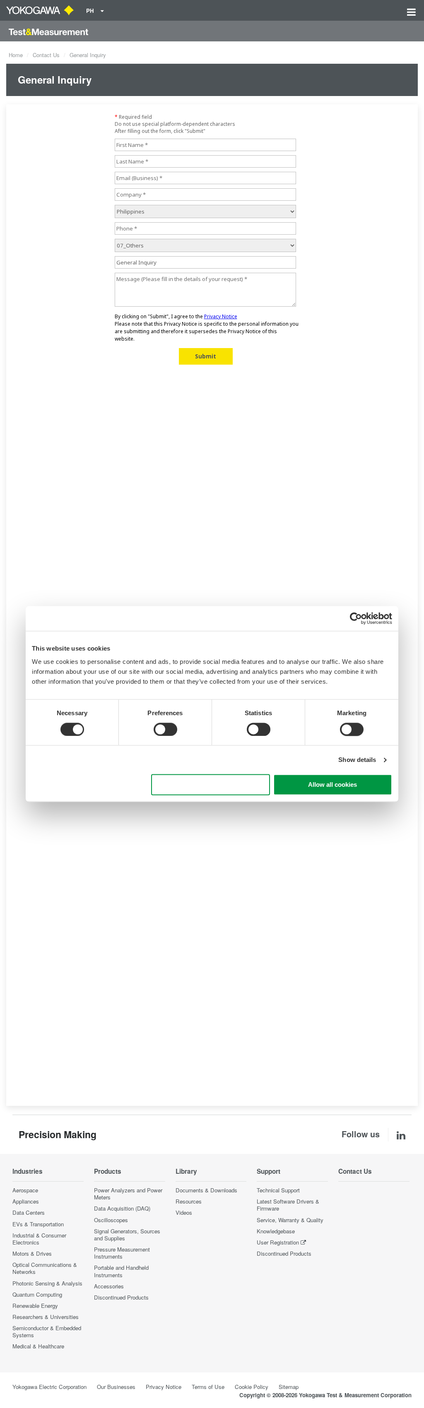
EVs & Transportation (38, 1224)
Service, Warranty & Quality (290, 1220)
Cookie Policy (251, 1387)
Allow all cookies (332, 784)
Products (107, 1171)
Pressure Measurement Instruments (122, 1252)
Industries (27, 1171)
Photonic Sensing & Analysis (47, 1283)
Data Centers (28, 1212)
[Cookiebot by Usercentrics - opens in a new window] (356, 618)
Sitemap (289, 1387)
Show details (357, 759)
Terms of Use (208, 1387)
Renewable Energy (35, 1305)
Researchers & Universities (45, 1317)
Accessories (109, 1286)
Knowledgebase (276, 1231)
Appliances (25, 1201)
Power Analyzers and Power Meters (128, 1193)
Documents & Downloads (206, 1190)
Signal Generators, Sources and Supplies (127, 1234)
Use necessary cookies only (211, 784)
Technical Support (278, 1190)
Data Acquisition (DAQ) (122, 1208)
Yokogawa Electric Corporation (49, 1387)
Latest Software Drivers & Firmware (288, 1204)
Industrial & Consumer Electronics (39, 1238)
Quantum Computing (37, 1294)
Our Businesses (116, 1387)
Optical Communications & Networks (44, 1268)
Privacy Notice (163, 1387)
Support (268, 1171)
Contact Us (46, 55)
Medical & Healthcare (38, 1346)
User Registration (278, 1242)
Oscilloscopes (111, 1220)
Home (16, 55)
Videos (184, 1212)
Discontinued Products (121, 1297)
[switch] (165, 729)
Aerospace (25, 1190)
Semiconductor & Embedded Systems (46, 1331)
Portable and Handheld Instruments (121, 1271)
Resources (189, 1201)
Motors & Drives (32, 1253)
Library (186, 1171)
